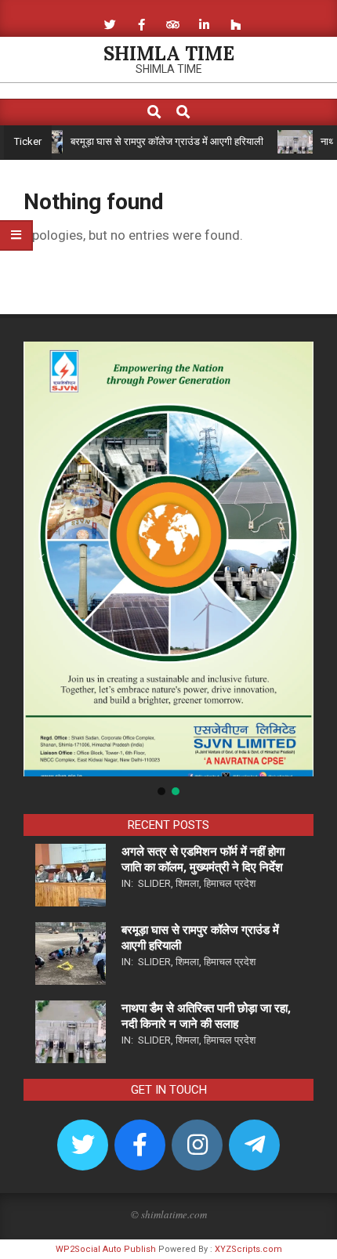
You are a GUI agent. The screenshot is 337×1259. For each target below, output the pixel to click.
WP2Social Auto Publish (106, 1249)
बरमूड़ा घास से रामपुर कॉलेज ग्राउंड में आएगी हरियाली (153, 141)
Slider (154, 883)
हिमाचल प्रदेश (229, 883)
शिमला (187, 883)
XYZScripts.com (248, 1249)
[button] (41, 558)
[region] (168, 570)
